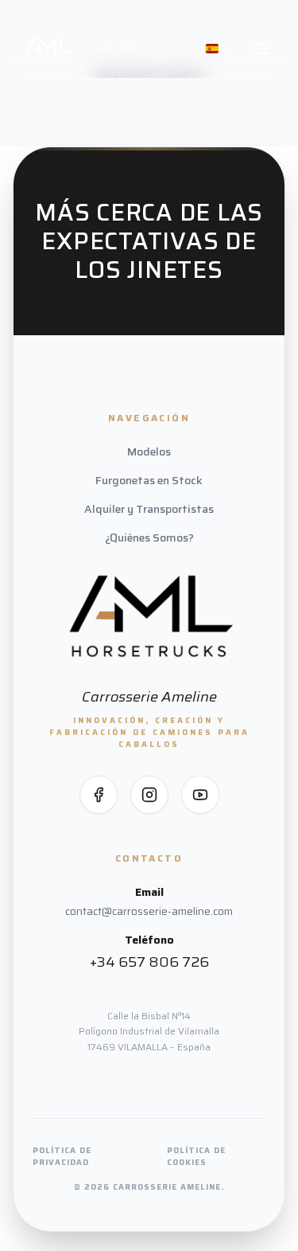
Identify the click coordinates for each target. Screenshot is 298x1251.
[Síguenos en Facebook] (98, 795)
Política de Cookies (196, 1156)
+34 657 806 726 (149, 962)
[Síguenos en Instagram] (149, 795)
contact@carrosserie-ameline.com (149, 911)
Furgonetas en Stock (149, 480)
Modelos (149, 451)
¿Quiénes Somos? (149, 537)
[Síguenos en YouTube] (200, 795)
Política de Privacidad (62, 1156)
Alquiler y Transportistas (149, 509)
